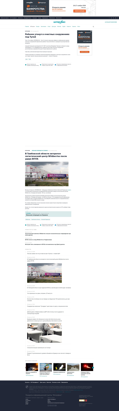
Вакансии (49, 382)
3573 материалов (43, 376)
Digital (63, 26)
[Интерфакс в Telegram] (50, 405)
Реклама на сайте (56, 382)
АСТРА (27, 404)
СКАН (49, 400)
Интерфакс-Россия (27, 17)
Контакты (27, 382)
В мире (37, 26)
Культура (54, 26)
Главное (27, 26)
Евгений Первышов (45, 219)
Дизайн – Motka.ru (82, 405)
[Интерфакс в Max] (56, 405)
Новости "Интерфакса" (52, 399)
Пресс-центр (43, 382)
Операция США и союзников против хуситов (85, 374)
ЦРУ (43, 103)
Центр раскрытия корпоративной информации (56, 402)
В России (32, 26)
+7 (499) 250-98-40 (59, 391)
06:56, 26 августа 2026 (34, 75)
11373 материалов (29, 375)
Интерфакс (59, 22)
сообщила (60, 94)
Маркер (27, 402)
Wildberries (28, 219)
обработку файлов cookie (78, 390)
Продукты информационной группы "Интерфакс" (44, 395)
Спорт (49, 26)
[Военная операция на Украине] (32, 370)
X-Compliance (28, 400)
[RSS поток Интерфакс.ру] (54, 405)
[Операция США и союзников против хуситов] (87, 370)
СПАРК (27, 399)
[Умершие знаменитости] (59, 370)
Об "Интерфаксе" (13, 17)
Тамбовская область (35, 219)
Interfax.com (20, 17)
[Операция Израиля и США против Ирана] (46, 371)
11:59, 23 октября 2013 (34, 31)
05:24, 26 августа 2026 (52, 150)
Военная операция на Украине (40, 150)
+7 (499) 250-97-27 (68, 391)
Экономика (43, 26)
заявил (69, 190)
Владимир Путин (29, 103)
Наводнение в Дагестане (70, 373)
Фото (78, 26)
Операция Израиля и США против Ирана (45, 373)
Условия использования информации (85, 403)
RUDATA (49, 401)
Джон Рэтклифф (48, 103)
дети (26, 59)
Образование (52, 17)
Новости (69, 26)
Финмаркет (35, 17)
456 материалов (56, 374)
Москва (59, 26)
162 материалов (70, 375)
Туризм (39, 17)
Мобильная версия (5, 17)
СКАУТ (27, 401)
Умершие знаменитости (59, 372)
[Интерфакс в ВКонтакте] (52, 405)
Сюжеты (74, 26)
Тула (30, 59)
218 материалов (84, 376)
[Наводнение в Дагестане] (73, 370)
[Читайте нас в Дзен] (48, 405)
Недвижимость (45, 17)
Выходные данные (82, 404)
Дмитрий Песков (37, 103)
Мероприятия (59, 17)
